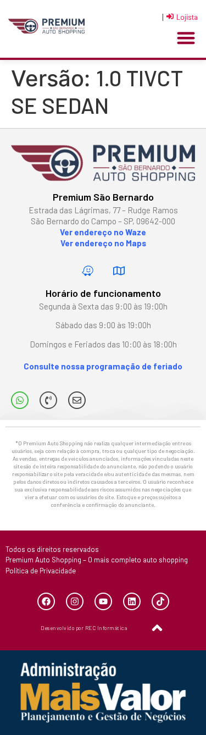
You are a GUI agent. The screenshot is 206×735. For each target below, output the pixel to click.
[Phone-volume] (48, 400)
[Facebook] (46, 601)
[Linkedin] (132, 601)
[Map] (118, 271)
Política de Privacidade (40, 570)
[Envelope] (77, 400)
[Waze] (87, 271)
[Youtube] (103, 601)
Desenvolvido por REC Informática (84, 628)
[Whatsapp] (20, 400)
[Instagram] (74, 601)
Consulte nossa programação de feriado (103, 366)
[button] (186, 38)
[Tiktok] (160, 601)
